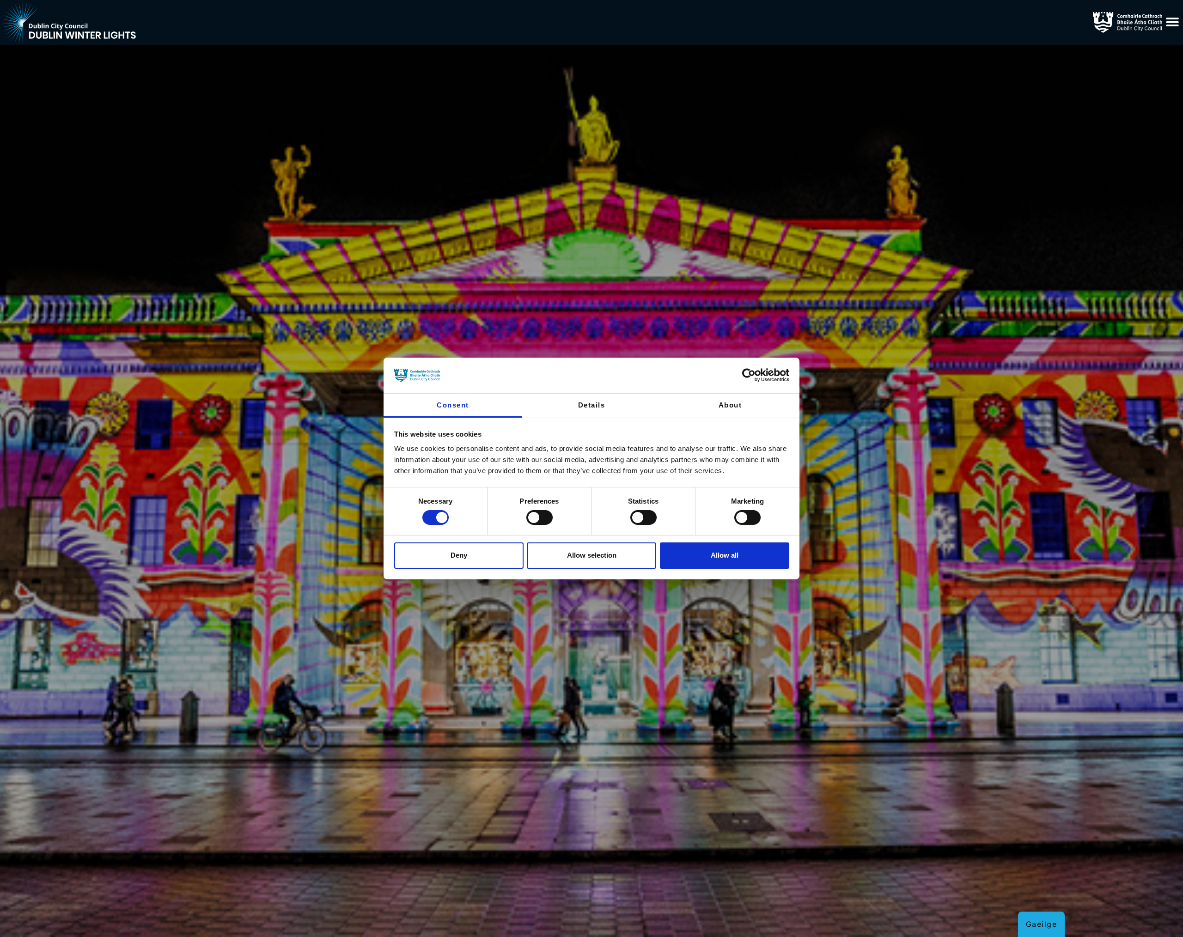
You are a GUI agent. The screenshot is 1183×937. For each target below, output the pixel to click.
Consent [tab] (453, 405)
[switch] (539, 517)
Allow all (724, 555)
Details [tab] (591, 405)
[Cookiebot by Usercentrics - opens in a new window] (748, 375)
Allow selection (591, 555)
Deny (459, 555)
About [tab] (730, 405)
